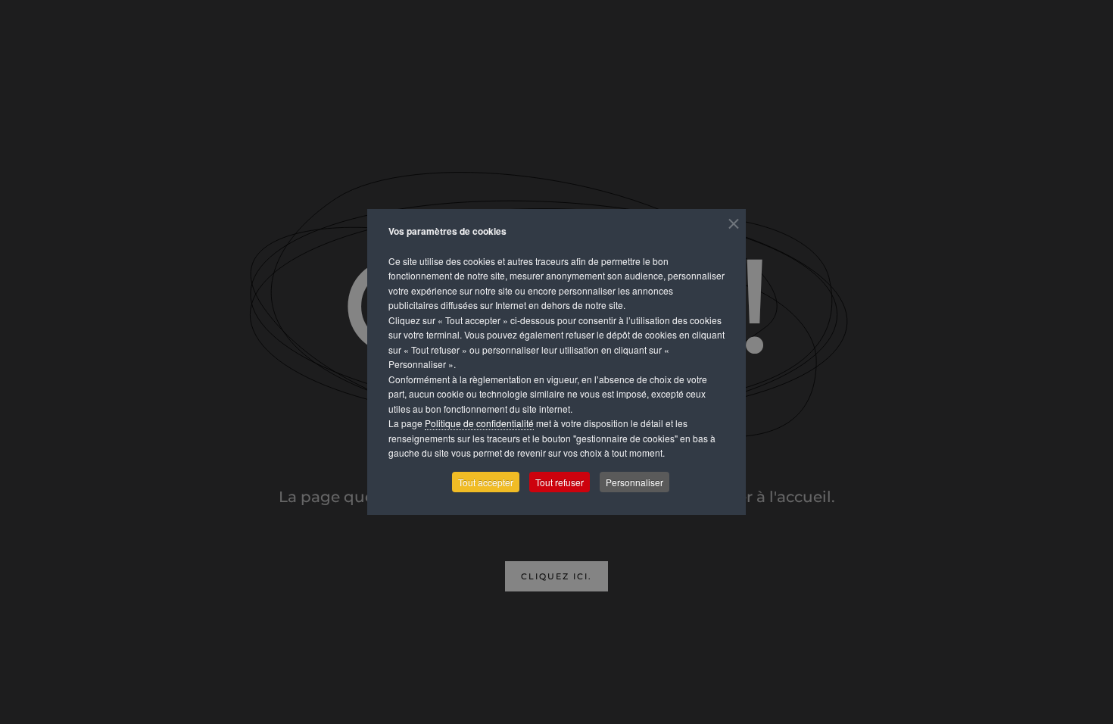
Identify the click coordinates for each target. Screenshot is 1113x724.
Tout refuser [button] (559, 482)
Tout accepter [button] (485, 482)
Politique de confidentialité (479, 423)
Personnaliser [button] (634, 482)
